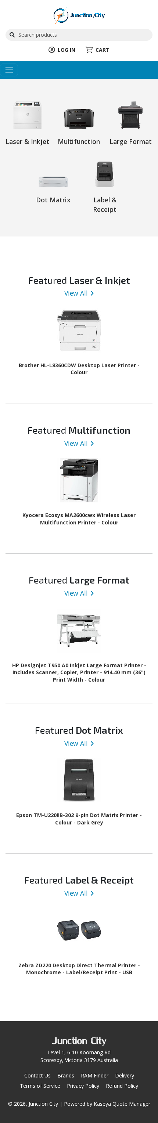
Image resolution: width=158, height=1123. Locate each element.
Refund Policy (122, 1085)
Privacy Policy (83, 1085)
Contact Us (37, 1075)
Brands (65, 1075)
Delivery (124, 1075)
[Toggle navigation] (9, 70)
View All (76, 293)
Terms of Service (40, 1085)
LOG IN (66, 49)
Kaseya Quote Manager (122, 1103)
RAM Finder (94, 1075)
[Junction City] (79, 14)
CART (102, 49)
